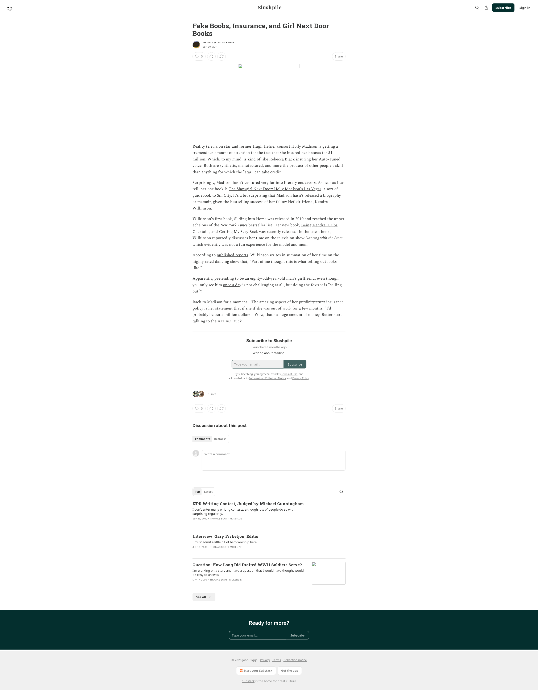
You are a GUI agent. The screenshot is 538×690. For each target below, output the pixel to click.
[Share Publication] (486, 7)
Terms (276, 660)
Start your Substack (258, 671)
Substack (248, 681)
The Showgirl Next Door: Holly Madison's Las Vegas (275, 189)
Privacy (265, 660)
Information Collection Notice (267, 378)
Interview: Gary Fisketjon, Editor (226, 536)
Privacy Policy (300, 378)
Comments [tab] (202, 439)
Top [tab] (197, 492)
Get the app (289, 671)
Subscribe (503, 7)
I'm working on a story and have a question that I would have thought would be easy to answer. (248, 572)
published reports (232, 255)
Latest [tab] (208, 492)
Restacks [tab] (220, 439)
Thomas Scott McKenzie (219, 42)
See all (201, 597)
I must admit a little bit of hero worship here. (225, 542)
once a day (232, 285)
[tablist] (211, 439)
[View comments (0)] (211, 56)
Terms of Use (289, 374)
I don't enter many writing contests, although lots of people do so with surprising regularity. (243, 511)
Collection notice (295, 660)
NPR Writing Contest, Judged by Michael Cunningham (248, 503)
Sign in (525, 7)
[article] (269, 513)
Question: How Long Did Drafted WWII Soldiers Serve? (247, 564)
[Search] (477, 7)
